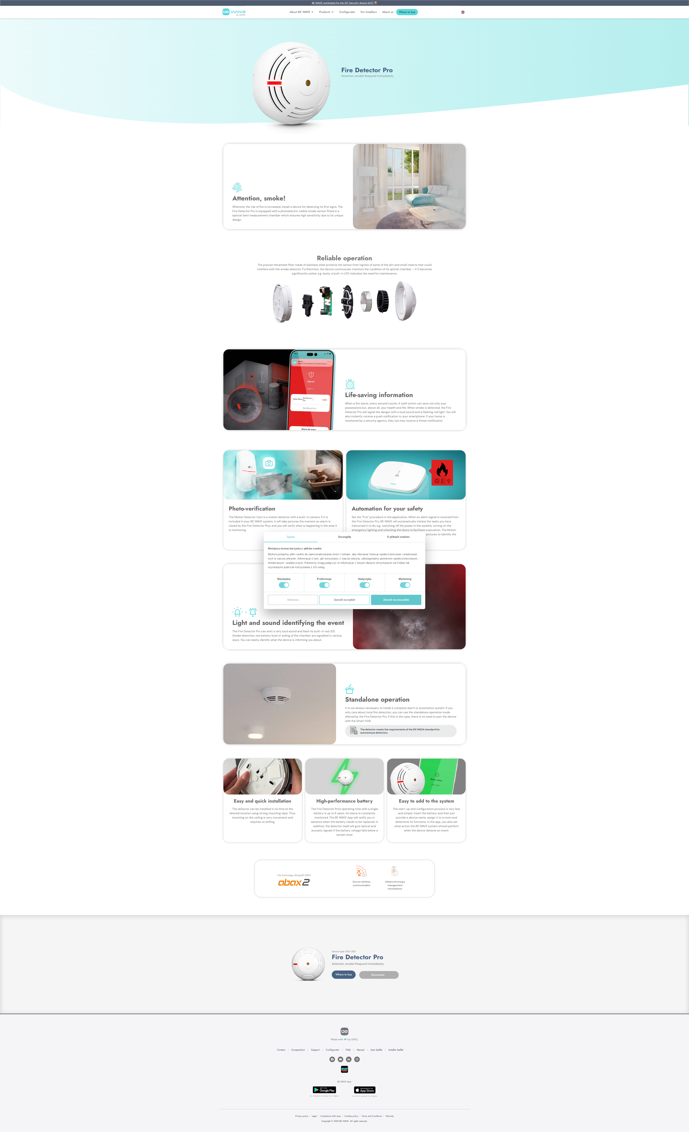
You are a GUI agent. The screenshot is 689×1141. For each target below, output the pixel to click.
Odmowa (293, 599)
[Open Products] (332, 12)
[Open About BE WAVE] (312, 12)
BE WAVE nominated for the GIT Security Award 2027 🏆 (344, 2)
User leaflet (376, 1050)
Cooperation (298, 1050)
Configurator (332, 1050)
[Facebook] (332, 1059)
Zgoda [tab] (291, 536)
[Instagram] (357, 1059)
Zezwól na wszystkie (396, 599)
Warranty (390, 1116)
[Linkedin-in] (348, 1059)
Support (315, 1050)
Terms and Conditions (372, 1116)
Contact (281, 1050)
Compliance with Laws (330, 1116)
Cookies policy (351, 1116)
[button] (463, 12)
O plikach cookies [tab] (398, 536)
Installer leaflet (395, 1050)
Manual (360, 1050)
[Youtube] (340, 1059)
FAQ (348, 1050)
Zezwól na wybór (344, 599)
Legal (314, 1116)
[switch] (324, 585)
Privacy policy (301, 1116)
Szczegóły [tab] (344, 536)
